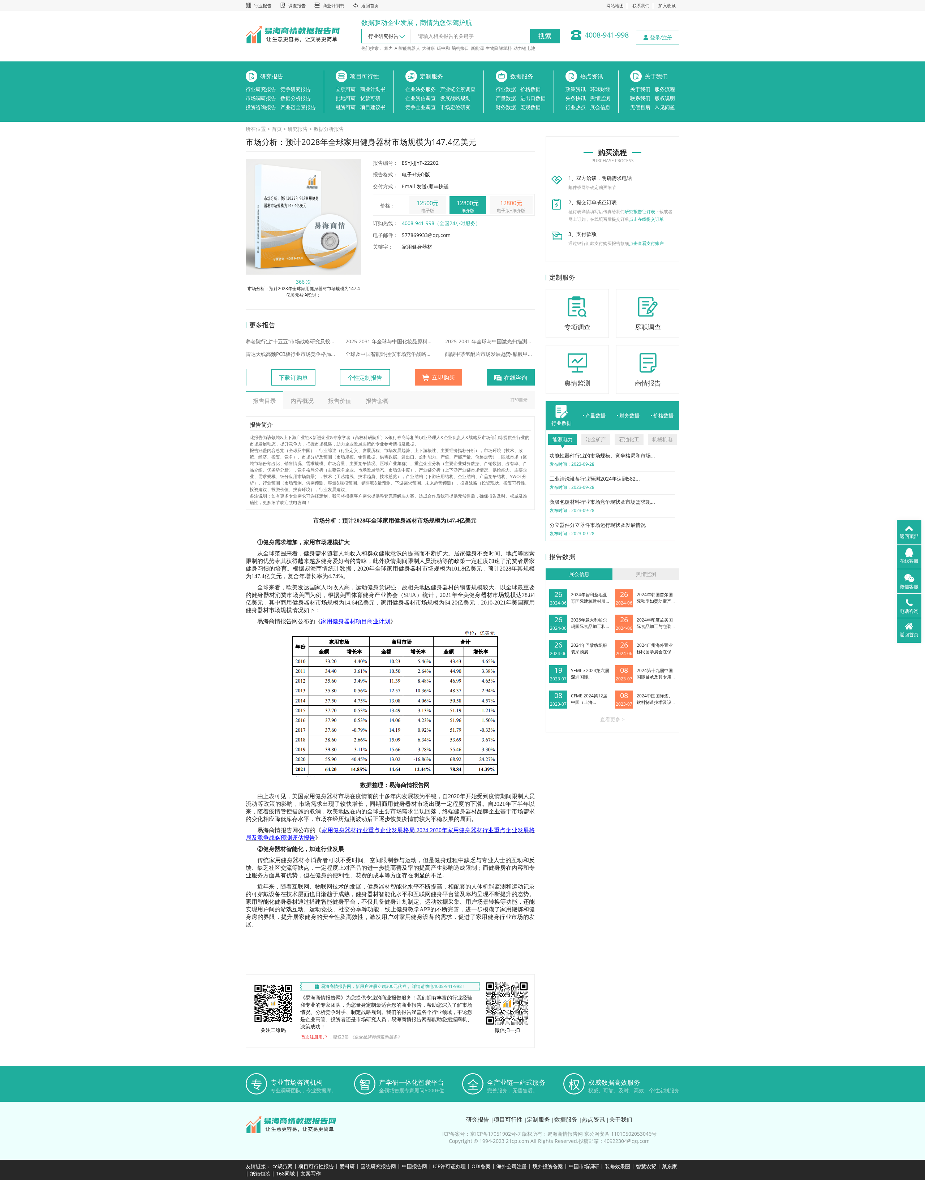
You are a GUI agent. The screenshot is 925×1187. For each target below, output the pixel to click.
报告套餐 (377, 401)
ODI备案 (481, 1166)
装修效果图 (617, 1166)
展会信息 (600, 107)
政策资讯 (575, 89)
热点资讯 (591, 76)
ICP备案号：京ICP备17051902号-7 (481, 1133)
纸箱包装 (260, 1173)
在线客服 (909, 561)
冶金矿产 (596, 439)
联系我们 (641, 6)
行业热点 (575, 107)
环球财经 (600, 89)
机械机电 (662, 439)
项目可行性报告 (316, 1166)
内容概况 (302, 401)
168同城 (285, 1173)
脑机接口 (460, 48)
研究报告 (271, 76)
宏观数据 (530, 107)
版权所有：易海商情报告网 (552, 1133)
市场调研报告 (261, 98)
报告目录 (264, 401)
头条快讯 (575, 98)
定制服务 (431, 76)
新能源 (477, 48)
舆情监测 (600, 98)
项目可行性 (364, 76)
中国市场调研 (584, 1166)
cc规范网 (282, 1166)
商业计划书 (333, 6)
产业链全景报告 (298, 107)
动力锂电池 (524, 48)
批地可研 (346, 98)
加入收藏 (667, 6)
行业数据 (506, 89)
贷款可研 (370, 98)
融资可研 (346, 107)
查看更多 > (612, 719)
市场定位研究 (455, 107)
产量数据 (506, 98)
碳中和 (443, 48)
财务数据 (506, 107)
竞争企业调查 (420, 107)
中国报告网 (414, 1166)
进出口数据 (533, 98)
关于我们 (656, 76)
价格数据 (530, 89)
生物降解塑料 (499, 48)
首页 (277, 128)
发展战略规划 (455, 98)
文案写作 (311, 1173)
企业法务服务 (420, 89)
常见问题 (665, 107)
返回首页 (370, 6)
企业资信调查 (420, 98)
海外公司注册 (511, 1166)
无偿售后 (640, 107)
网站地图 (615, 6)
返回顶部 (909, 536)
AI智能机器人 (407, 48)
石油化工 (629, 439)
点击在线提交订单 (646, 219)
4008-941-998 (607, 35)
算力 (388, 48)
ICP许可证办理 (449, 1166)
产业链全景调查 (458, 89)
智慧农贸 (646, 1166)
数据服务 (521, 76)
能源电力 (562, 439)
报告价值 (339, 401)
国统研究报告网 (378, 1166)
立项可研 (346, 89)
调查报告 (297, 6)
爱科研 (347, 1166)
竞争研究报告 (295, 89)
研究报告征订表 (640, 211)
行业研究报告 (261, 89)
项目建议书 (373, 107)
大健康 (428, 48)
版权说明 (665, 98)
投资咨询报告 (261, 107)
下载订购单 (293, 378)
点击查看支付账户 (646, 243)
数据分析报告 (295, 98)
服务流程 (665, 89)
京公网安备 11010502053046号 (620, 1133)
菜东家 (669, 1166)
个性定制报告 (365, 378)
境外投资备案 (548, 1166)
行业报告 (262, 6)
